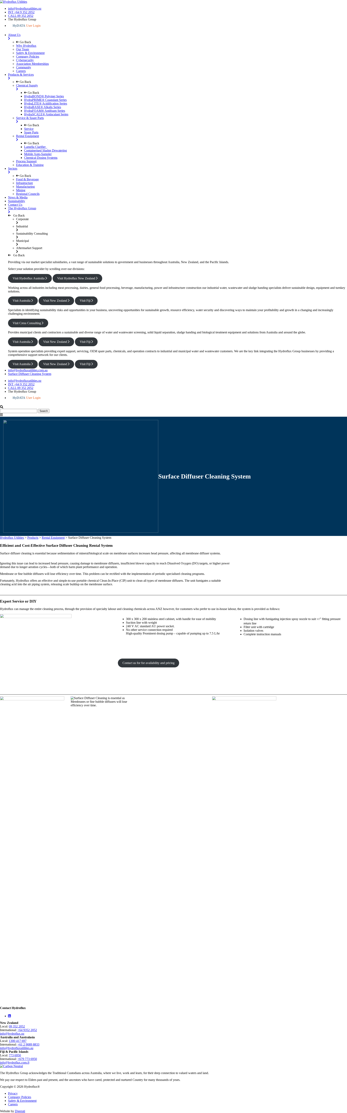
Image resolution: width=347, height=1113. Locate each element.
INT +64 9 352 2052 (21, 12)
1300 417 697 (18, 1041)
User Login (27, 25)
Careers (13, 1104)
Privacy (13, 1093)
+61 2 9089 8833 (28, 1044)
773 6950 (15, 1055)
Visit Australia (22, 300)
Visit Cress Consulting (27, 323)
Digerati (20, 1111)
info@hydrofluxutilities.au (16, 1048)
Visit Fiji (85, 300)
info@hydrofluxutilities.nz (24, 8)
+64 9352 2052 (27, 1030)
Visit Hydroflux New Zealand (76, 278)
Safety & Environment (22, 1100)
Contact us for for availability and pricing (148, 663)
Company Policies (19, 1097)
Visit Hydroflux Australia (29, 278)
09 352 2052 (17, 1026)
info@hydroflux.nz (12, 1033)
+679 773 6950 (27, 1059)
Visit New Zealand (55, 300)
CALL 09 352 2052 (20, 15)
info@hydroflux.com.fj (14, 1062)
